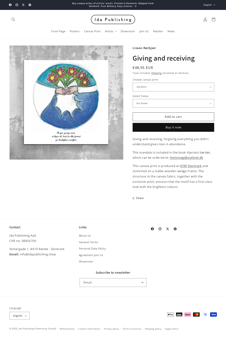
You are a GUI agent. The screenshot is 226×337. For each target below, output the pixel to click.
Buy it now (173, 127)
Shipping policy (153, 328)
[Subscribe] (142, 282)
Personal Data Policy (92, 248)
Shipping (156, 73)
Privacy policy (111, 328)
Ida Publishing (26, 328)
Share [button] (140, 198)
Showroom (86, 261)
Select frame (140, 96)
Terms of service (132, 328)
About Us (85, 235)
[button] (13, 19)
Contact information (89, 328)
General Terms (88, 242)
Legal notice (171, 328)
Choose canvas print (145, 79)
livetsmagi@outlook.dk (186, 157)
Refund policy (67, 328)
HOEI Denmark (191, 166)
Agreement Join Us (91, 255)
